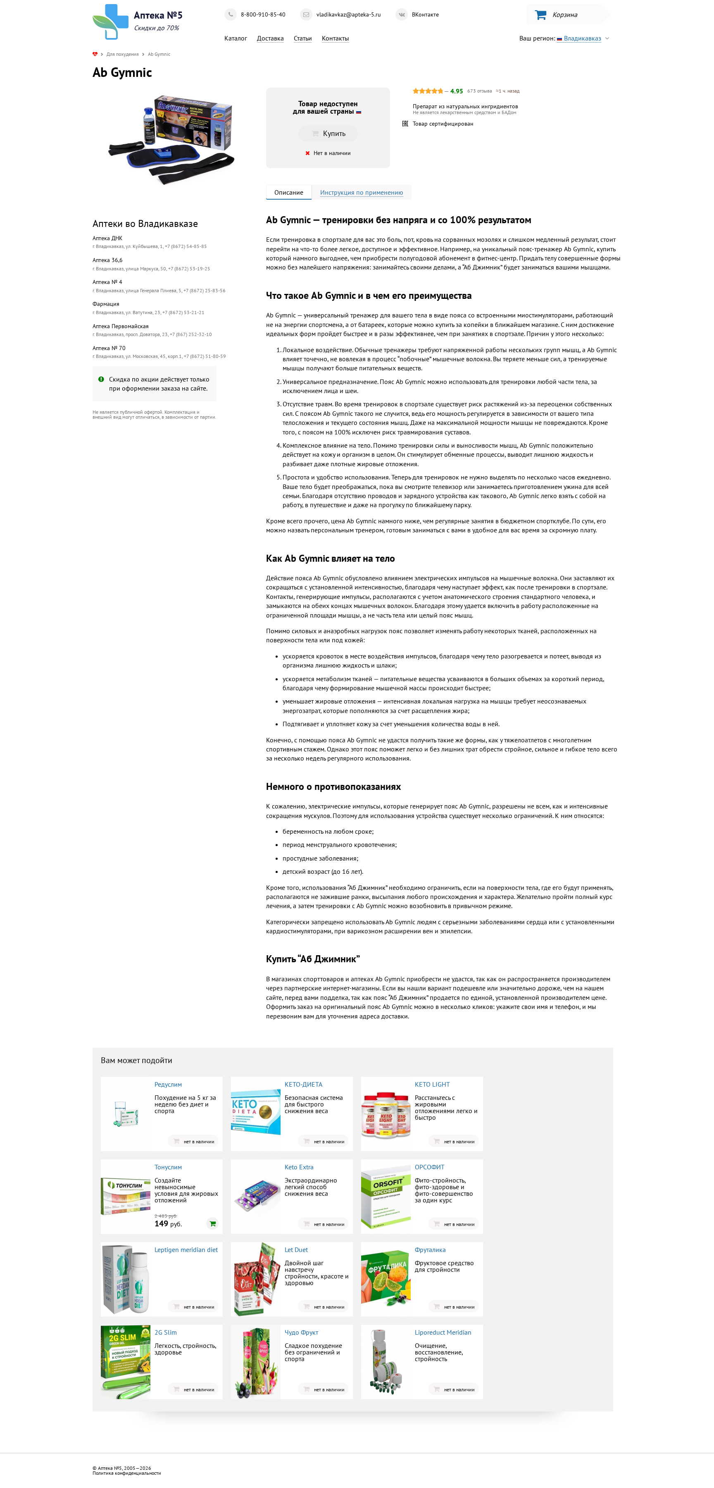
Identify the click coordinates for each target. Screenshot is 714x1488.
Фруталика (430, 1249)
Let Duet (296, 1249)
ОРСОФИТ (430, 1167)
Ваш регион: (560, 38)
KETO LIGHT (432, 1084)
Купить (161, 494)
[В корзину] (212, 1223)
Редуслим (168, 1084)
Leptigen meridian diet (186, 1249)
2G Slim (166, 1332)
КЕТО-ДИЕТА (303, 1084)
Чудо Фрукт (301, 1332)
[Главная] (95, 54)
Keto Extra (299, 1167)
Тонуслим (168, 1167)
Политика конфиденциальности (127, 1473)
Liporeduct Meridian (443, 1332)
